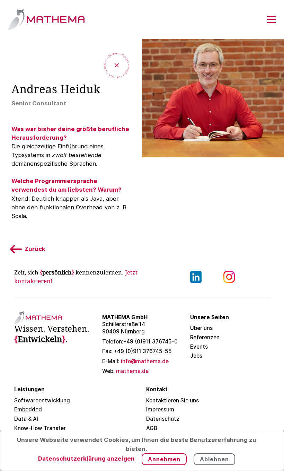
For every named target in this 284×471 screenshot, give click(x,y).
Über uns (201, 328)
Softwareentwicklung (42, 400)
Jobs (196, 355)
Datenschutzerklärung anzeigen (86, 458)
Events (199, 346)
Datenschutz (162, 419)
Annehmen (164, 459)
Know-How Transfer (40, 428)
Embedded (28, 409)
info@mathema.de (135, 361)
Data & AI (26, 419)
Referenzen (205, 337)
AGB (151, 428)
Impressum (160, 409)
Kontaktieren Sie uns (172, 400)
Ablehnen (214, 459)
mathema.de (125, 371)
